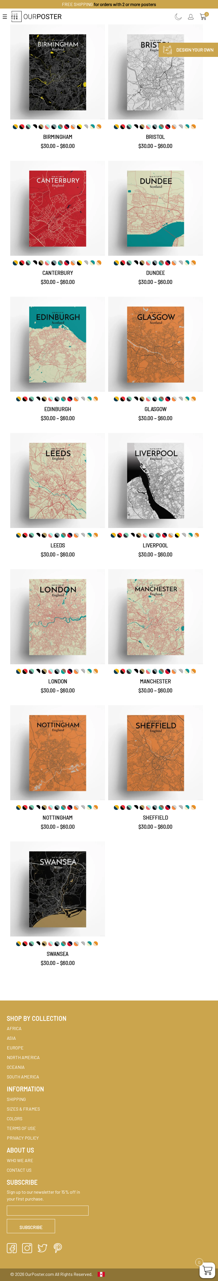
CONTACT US (19, 1170)
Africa (14, 1028)
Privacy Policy (23, 1137)
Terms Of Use (21, 1128)
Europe (15, 1047)
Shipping (16, 1099)
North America (23, 1057)
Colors (14, 1118)
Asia (11, 1038)
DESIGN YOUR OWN (194, 49)
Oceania (16, 1067)
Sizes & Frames (23, 1108)
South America (23, 1076)
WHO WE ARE (20, 1160)
